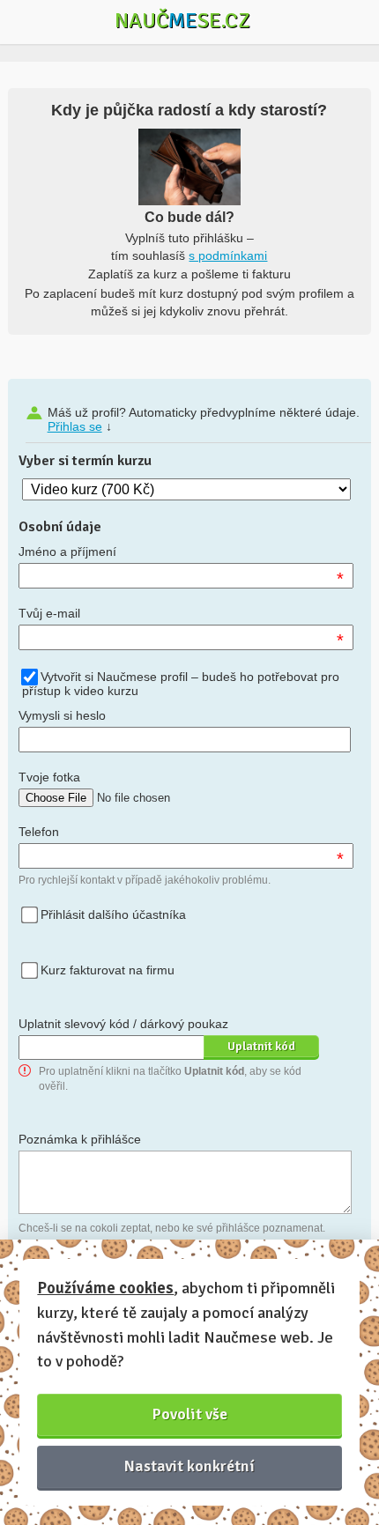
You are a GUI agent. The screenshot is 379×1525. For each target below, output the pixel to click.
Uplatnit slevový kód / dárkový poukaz (123, 1024)
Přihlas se (75, 426)
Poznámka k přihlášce (80, 1139)
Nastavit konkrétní (189, 1466)
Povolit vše (189, 1414)
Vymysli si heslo (62, 715)
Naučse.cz (182, 20)
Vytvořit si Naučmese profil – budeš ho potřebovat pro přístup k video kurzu (180, 684)
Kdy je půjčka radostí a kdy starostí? (189, 110)
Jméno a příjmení (67, 551)
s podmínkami (228, 255)
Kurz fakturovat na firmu (108, 970)
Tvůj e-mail (49, 613)
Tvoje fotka (49, 777)
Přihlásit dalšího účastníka (113, 914)
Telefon (39, 832)
